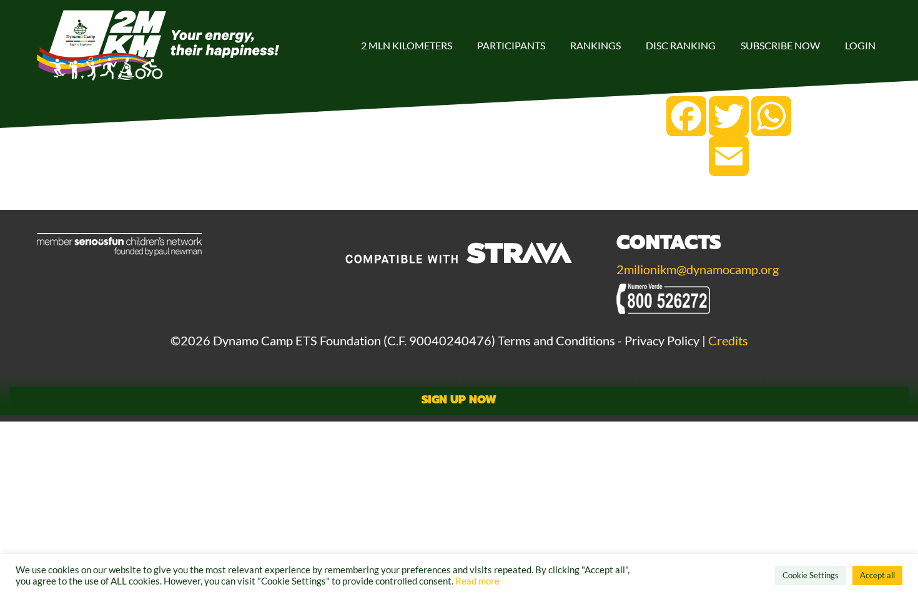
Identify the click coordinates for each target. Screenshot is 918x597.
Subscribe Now (780, 45)
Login (860, 45)
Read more (477, 581)
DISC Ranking (681, 45)
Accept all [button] (877, 575)
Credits (728, 340)
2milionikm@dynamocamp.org (697, 269)
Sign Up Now (459, 399)
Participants (511, 45)
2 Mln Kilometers (406, 45)
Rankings (595, 45)
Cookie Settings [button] (810, 575)
